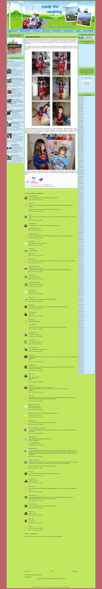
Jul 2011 (80, 329)
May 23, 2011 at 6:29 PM (35, 308)
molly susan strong (33, 282)
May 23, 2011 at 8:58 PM (35, 344)
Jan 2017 (81, 210)
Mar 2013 (81, 293)
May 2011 (81, 333)
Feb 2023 (81, 118)
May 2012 (81, 311)
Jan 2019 (81, 167)
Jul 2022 (80, 122)
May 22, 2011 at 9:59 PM (35, 199)
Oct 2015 (81, 237)
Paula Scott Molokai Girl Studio (36, 428)
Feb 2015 (81, 252)
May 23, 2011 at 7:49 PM (35, 329)
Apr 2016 (81, 226)
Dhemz (30, 203)
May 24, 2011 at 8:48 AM (35, 401)
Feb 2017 (81, 208)
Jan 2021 (81, 136)
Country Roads (36, 30)
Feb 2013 (81, 295)
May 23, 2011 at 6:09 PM (35, 279)
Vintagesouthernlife (33, 266)
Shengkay (31, 319)
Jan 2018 (81, 189)
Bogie (30, 519)
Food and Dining (57, 30)
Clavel (30, 354)
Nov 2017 (81, 192)
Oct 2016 (81, 216)
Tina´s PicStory (32, 347)
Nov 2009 (81, 365)
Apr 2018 (81, 183)
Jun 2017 (81, 201)
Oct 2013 (81, 281)
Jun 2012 (81, 309)
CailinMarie (31, 365)
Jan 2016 (81, 232)
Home (51, 570)
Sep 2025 (81, 100)
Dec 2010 (81, 342)
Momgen (31, 297)
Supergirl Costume (33, 37)
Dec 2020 (81, 138)
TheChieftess (32, 312)
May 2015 (81, 246)
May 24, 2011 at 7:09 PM (35, 468)
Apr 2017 (81, 205)
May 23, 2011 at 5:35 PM (35, 271)
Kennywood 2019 (15, 155)
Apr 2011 (81, 335)
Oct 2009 (81, 367)
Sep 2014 (81, 261)
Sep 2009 (81, 369)
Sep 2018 (81, 174)
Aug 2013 (81, 284)
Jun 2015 (81, 244)
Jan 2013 (81, 297)
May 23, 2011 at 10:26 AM (36, 255)
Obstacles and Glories (25, 30)
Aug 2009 (81, 371)
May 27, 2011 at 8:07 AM (35, 530)
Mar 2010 (81, 358)
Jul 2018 (80, 178)
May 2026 (81, 97)
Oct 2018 (81, 172)
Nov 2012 (81, 300)
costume (32, 186)
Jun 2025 (81, 106)
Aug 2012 (81, 306)
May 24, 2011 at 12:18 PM (36, 445)
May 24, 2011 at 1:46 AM (35, 382)
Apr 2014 (81, 270)
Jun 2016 (81, 223)
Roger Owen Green (33, 404)
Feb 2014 (81, 273)
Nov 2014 (81, 257)
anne (30, 395)
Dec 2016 (81, 212)
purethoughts (32, 495)
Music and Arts (46, 30)
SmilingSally (32, 223)
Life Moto (31, 340)
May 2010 (81, 354)
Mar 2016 (81, 228)
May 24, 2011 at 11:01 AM (36, 417)
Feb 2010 (81, 360)
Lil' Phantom (14, 69)
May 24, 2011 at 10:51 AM (36, 409)
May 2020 (81, 145)
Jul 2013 (80, 286)
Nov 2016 (81, 214)
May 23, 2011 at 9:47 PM (35, 351)
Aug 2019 (81, 160)
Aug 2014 (81, 262)
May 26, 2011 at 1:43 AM (35, 515)
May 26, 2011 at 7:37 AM (35, 522)
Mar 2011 (81, 336)
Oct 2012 (81, 302)
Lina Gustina (31, 436)
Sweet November (10, 61)
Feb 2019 (81, 165)
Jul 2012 (80, 308)
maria (30, 248)
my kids (52, 186)
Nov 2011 (81, 322)
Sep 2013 (81, 282)
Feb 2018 (81, 187)
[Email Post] (50, 184)
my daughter (45, 186)
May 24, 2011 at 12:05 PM (36, 433)
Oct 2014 (81, 259)
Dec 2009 (81, 363)
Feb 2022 (81, 131)
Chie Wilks (31, 479)
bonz (30, 471)
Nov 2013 (81, 279)
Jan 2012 (81, 318)
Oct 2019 (81, 156)
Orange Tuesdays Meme (48, 327)
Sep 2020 (81, 140)
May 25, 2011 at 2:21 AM (35, 491)
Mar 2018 (81, 185)
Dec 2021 (81, 133)
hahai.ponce (31, 504)
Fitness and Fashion (88, 30)
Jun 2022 (81, 124)
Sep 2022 (81, 120)
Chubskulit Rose (32, 233)
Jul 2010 (80, 351)
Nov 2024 (81, 111)
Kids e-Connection (13, 30)
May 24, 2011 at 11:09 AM (36, 424)
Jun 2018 (81, 180)
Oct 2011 (80, 324)
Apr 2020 (81, 147)
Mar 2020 (81, 149)
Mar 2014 (81, 271)
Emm (30, 511)
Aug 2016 (81, 219)
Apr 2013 (81, 291)
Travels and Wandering (37, 587)
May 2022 (81, 126)
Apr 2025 (81, 109)
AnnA (30, 373)
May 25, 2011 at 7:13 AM (35, 500)
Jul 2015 (80, 243)
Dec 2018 (81, 169)
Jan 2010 (81, 362)
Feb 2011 (81, 338)
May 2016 (81, 225)
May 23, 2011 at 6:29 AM (35, 230)
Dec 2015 (81, 234)
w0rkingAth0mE (32, 195)
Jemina (30, 241)
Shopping (78, 30)
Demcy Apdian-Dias (55, 587)
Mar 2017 (81, 207)
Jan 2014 (81, 275)
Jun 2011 (81, 331)
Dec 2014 (81, 255)
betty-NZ (30, 290)
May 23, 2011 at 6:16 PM (35, 286)
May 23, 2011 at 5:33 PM (35, 262)
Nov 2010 (81, 344)
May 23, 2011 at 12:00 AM (36, 211)
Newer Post (27, 571)
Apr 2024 (81, 113)
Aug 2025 (81, 102)
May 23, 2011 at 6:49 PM (35, 316)
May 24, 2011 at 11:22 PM (36, 475)
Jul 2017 (80, 199)
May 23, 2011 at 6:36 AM (35, 237)
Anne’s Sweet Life (49, 399)
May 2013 (81, 289)
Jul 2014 (80, 264)
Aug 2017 (81, 198)
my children (38, 186)
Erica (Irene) (31, 332)
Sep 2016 (81, 217)
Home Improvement (68, 30)
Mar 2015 (81, 250)
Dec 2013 (81, 277)
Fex (29, 526)
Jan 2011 (81, 340)
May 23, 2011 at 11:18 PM (36, 370)
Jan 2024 (81, 115)
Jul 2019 (80, 162)
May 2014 (81, 268)
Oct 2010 (81, 345)
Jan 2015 (81, 253)
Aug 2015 (81, 241)
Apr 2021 (81, 135)
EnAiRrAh (67, 587)
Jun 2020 (81, 144)
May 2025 (81, 108)
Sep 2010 (81, 347)
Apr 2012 (81, 313)
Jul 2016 (80, 221)
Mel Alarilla (31, 448)
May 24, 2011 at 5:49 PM (35, 456)
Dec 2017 (81, 190)
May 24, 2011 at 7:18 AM (35, 392)
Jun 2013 (81, 288)
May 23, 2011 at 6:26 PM (35, 293)
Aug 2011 (81, 327)
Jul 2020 (80, 142)
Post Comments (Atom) (36, 574)
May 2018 (81, 181)
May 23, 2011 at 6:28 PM (35, 301)
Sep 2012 (81, 304)
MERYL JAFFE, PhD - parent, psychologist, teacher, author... (43, 413)
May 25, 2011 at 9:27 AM (35, 508)
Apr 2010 (81, 356)
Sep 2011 (81, 326)
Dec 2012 (81, 298)
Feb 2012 (81, 317)
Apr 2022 (81, 127)
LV (29, 214)
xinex (30, 304)
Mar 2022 (81, 129)
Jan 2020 (81, 153)
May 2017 (81, 203)
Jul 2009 (80, 372)
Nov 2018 (81, 171)
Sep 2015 (81, 239)
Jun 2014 (81, 266)
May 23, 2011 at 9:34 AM (35, 245)
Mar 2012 (81, 315)
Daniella (30, 385)
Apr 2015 (81, 248)
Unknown (31, 258)
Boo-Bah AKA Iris (33, 460)
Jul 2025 (80, 104)
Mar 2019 (81, 163)
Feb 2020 (81, 151)
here (33, 253)
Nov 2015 (81, 235)
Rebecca (30, 275)
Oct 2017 (81, 194)
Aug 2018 (81, 176)
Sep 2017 (81, 196)
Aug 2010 (81, 349)
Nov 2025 (81, 99)
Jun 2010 (81, 353)
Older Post (75, 571)
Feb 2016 (81, 230)
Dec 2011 (81, 320)
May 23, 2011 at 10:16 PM (36, 361)
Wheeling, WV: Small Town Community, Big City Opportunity (17, 111)
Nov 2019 (81, 154)
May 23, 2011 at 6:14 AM (35, 220)
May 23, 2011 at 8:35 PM (35, 336)
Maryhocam (31, 420)
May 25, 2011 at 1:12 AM (35, 483)
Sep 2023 (81, 117)
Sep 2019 (81, 158)
